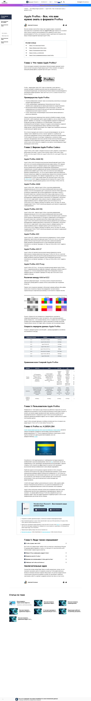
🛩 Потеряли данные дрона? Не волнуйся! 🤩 (45, 5)
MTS (58, 524)
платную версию (46, 532)
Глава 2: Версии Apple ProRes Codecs (37, 48)
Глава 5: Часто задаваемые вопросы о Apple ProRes (41, 55)
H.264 (35, 436)
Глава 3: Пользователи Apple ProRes (37, 50)
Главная (26, 8)
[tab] (45, 543)
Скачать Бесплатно (41, 509)
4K (52, 461)
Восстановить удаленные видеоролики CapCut (5, 33)
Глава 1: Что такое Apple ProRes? (37, 45)
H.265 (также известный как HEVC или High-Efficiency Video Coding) (42, 430)
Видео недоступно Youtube (5, 35)
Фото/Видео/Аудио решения (36, 8)
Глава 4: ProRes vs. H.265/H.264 (36, 52)
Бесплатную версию (26, 532)
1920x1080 (28, 179)
